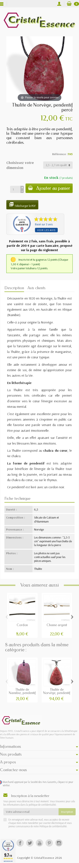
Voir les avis (46, 230)
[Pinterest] (49, 843)
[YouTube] (39, 843)
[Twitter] (29, 843)
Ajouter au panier (53, 188)
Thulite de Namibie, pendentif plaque (22, 692)
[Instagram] (59, 843)
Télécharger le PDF (22, 205)
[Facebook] (20, 843)
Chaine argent (57, 625)
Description (14, 287)
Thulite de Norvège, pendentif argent (56, 692)
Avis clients (36, 287)
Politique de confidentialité (53, 826)
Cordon (22, 625)
